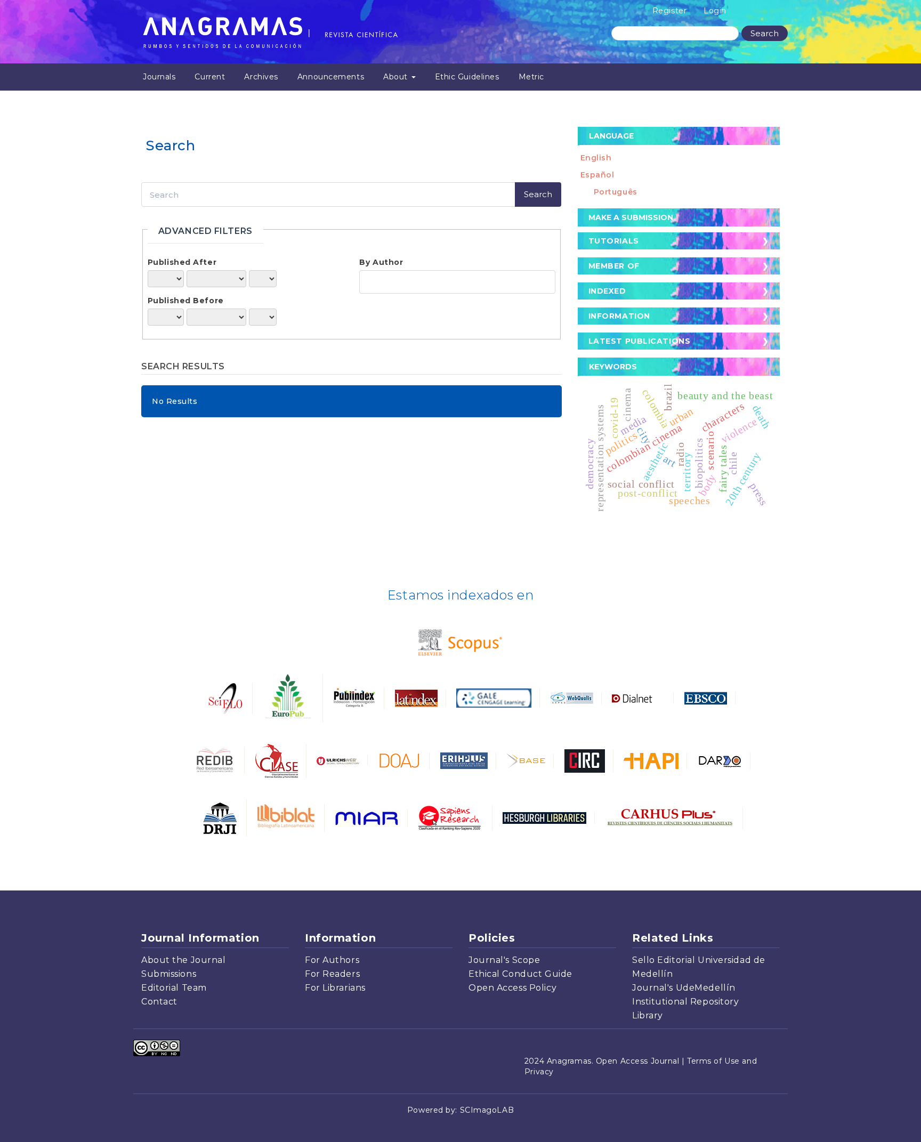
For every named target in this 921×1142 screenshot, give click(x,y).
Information (619, 316)
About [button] (396, 77)
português (615, 192)
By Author (381, 262)
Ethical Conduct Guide (520, 974)
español (597, 175)
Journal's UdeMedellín (684, 988)
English (596, 158)
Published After (182, 262)
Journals (159, 77)
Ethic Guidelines (467, 77)
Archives (261, 77)
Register (669, 10)
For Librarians (335, 988)
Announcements (330, 77)
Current (210, 77)
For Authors (332, 960)
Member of (614, 266)
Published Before (186, 300)
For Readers (332, 974)
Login (715, 10)
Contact (159, 1002)
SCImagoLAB (487, 1110)
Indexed (607, 291)
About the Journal (183, 960)
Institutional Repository (685, 1002)
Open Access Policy (512, 988)
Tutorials (613, 241)
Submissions (168, 974)
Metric (531, 77)
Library (647, 1015)
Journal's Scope (504, 960)
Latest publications (639, 341)
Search (764, 33)
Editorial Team (174, 988)
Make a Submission (630, 217)
